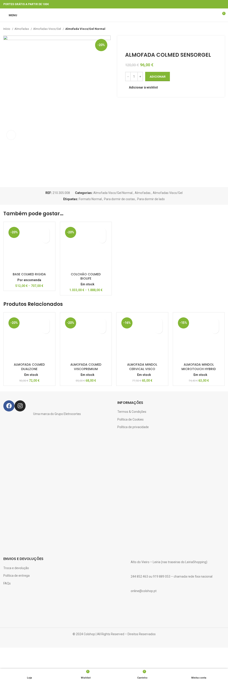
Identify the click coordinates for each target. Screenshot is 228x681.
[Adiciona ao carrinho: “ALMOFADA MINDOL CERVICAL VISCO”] (159, 330)
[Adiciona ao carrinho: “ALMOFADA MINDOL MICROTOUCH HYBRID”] (215, 330)
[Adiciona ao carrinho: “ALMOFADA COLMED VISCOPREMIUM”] (102, 330)
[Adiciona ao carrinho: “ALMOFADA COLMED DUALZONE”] (46, 330)
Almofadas (22, 28)
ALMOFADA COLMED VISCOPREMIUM (85, 366)
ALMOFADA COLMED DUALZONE (29, 366)
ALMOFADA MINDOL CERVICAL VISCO (142, 366)
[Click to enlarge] (11, 135)
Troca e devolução (16, 568)
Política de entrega (16, 575)
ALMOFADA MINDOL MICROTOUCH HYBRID (198, 366)
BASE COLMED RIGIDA (29, 274)
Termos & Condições (131, 411)
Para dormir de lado (151, 199)
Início (7, 28)
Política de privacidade (133, 427)
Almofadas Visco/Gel (47, 28)
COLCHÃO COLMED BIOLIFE (86, 276)
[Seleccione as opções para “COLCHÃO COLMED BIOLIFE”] (102, 239)
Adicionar (157, 76)
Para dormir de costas (119, 199)
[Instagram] (20, 405)
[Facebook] (8, 405)
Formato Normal (90, 199)
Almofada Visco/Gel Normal (85, 28)
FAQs (7, 583)
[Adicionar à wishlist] (46, 231)
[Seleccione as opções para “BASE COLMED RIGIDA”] (46, 239)
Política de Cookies (130, 419)
